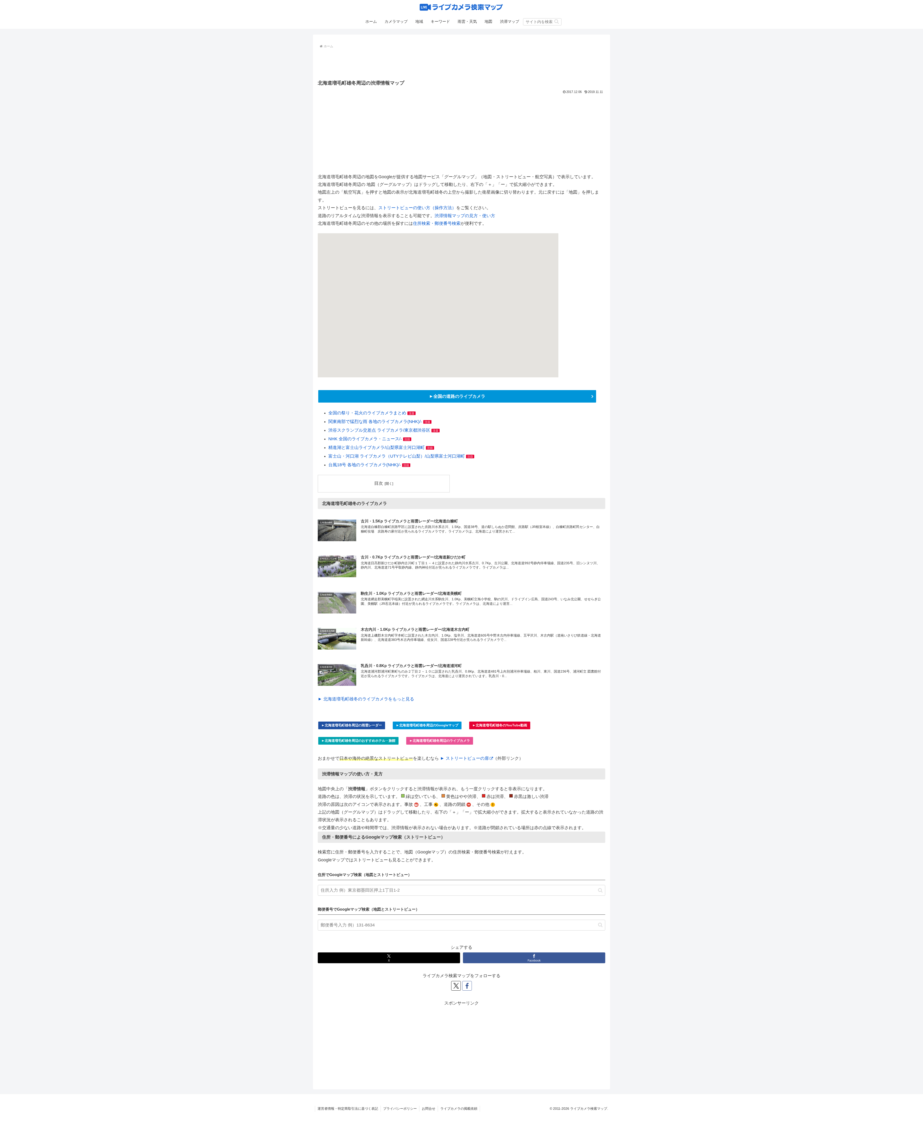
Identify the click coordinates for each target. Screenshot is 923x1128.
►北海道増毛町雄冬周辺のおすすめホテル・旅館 (358, 740)
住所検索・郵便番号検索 (437, 223)
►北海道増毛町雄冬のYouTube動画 (499, 725)
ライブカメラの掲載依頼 (458, 1108)
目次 (378, 483)
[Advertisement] (461, 63)
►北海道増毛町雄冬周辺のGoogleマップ (427, 725)
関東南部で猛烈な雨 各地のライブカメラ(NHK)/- (375, 421)
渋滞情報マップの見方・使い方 (465, 215)
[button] (556, 21)
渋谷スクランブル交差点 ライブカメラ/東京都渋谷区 (379, 430)
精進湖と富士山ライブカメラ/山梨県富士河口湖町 (376, 447)
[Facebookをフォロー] (467, 986)
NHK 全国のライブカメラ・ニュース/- (365, 438)
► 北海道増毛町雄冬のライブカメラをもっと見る (366, 699)
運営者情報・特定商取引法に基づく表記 (348, 1108)
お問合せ (428, 1108)
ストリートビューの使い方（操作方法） (417, 207)
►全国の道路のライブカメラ (457, 396)
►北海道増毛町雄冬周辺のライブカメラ (439, 740)
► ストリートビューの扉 (464, 758)
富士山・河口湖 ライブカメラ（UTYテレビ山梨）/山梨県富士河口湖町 (396, 456)
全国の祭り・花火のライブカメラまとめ (367, 413)
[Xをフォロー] (456, 986)
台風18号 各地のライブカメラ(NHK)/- (364, 464)
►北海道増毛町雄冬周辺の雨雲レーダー (351, 725)
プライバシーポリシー (400, 1108)
